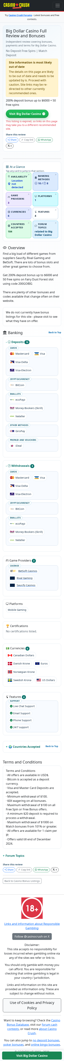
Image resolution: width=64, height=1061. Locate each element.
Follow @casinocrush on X (32, 936)
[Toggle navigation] (58, 5)
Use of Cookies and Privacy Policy (32, 1005)
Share (13, 139)
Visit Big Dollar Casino (25, 114)
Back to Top (55, 332)
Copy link (28, 139)
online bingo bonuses (45, 1045)
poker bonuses (13, 1045)
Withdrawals (22, 466)
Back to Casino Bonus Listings (22, 881)
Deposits (19, 342)
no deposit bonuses (46, 1040)
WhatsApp (46, 139)
